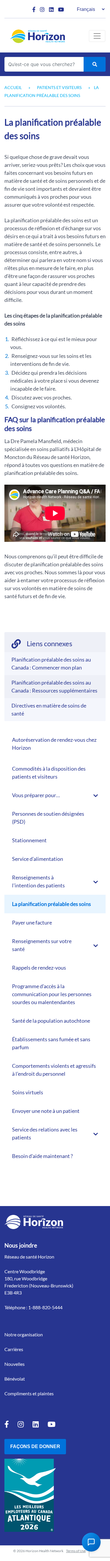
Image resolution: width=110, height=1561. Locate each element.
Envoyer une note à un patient (45, 1111)
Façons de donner (35, 1446)
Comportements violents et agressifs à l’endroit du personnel (54, 1069)
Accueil (13, 87)
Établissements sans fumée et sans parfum (51, 1043)
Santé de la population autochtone (51, 1020)
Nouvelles (14, 1364)
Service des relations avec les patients (44, 1133)
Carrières (13, 1349)
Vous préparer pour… (36, 795)
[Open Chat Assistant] (91, 1542)
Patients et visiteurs (59, 87)
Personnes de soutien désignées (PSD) (48, 817)
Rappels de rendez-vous (39, 967)
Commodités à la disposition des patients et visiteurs (49, 772)
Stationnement (29, 840)
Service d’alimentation (37, 859)
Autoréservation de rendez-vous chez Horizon (54, 743)
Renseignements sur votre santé (42, 945)
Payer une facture (32, 922)
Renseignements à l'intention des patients (38, 881)
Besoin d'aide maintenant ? (42, 1156)
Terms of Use (76, 1551)
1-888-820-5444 (45, 1307)
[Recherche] (95, 64)
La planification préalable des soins (51, 904)
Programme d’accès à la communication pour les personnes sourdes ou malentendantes (52, 994)
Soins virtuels (27, 1092)
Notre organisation (23, 1334)
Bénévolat (14, 1378)
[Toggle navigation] (97, 36)
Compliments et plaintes (29, 1393)
